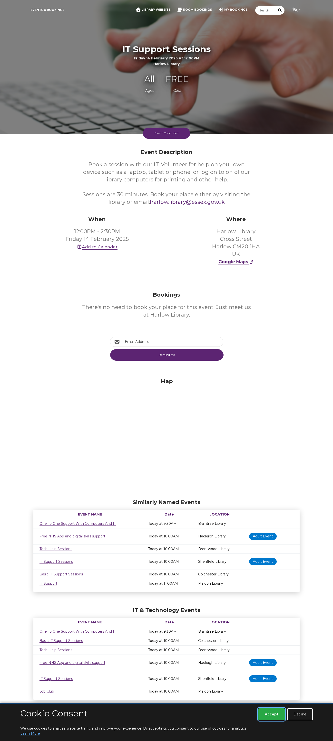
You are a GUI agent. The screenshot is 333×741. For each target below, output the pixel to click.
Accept (271, 714)
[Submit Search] (280, 10)
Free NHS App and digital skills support (72, 536)
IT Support (48, 583)
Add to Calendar (100, 246)
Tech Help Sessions (55, 549)
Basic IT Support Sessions (61, 574)
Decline (300, 714)
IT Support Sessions (56, 561)
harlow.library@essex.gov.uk (187, 202)
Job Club (46, 691)
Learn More (30, 733)
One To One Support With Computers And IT (77, 523)
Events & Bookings (47, 10)
